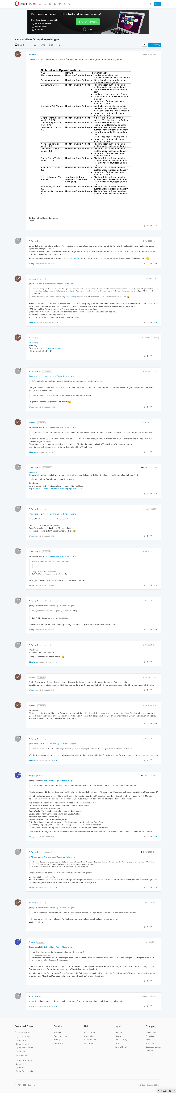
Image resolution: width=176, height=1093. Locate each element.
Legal (118, 1026)
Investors (150, 1043)
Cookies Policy (121, 1040)
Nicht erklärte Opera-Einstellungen (60, 284)
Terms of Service (122, 1047)
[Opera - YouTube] (24, 1084)
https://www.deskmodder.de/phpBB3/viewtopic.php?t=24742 (55, 489)
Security (118, 1033)
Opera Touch (21, 1068)
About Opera (151, 1033)
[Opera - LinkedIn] (29, 1084)
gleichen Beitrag (76, 258)
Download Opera (89, 22)
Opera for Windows (24, 1037)
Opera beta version (24, 1048)
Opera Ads (58, 1043)
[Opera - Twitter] (19, 1084)
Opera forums (90, 1040)
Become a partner (153, 1047)
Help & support (90, 1033)
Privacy (118, 1036)
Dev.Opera (88, 1043)
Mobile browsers (21, 1056)
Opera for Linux (22, 1044)
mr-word (32, 55)
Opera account (60, 1036)
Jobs (148, 1040)
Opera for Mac (22, 1040)
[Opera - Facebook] (15, 1085)
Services (59, 1026)
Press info (150, 1036)
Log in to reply (155, 45)
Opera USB (21, 1051)
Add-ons (57, 1033)
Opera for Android (24, 1060)
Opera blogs (89, 1036)
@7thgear (48, 852)
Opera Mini (21, 1064)
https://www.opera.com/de (52, 348)
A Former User (35, 241)
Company (151, 1026)
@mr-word (43, 338)
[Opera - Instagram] (34, 1084)
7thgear (32, 776)
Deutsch (21, 45)
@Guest (42, 279)
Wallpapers (58, 1040)
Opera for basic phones (26, 1071)
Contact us (150, 1051)
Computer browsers (23, 1032)
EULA (117, 1043)
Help (86, 1026)
